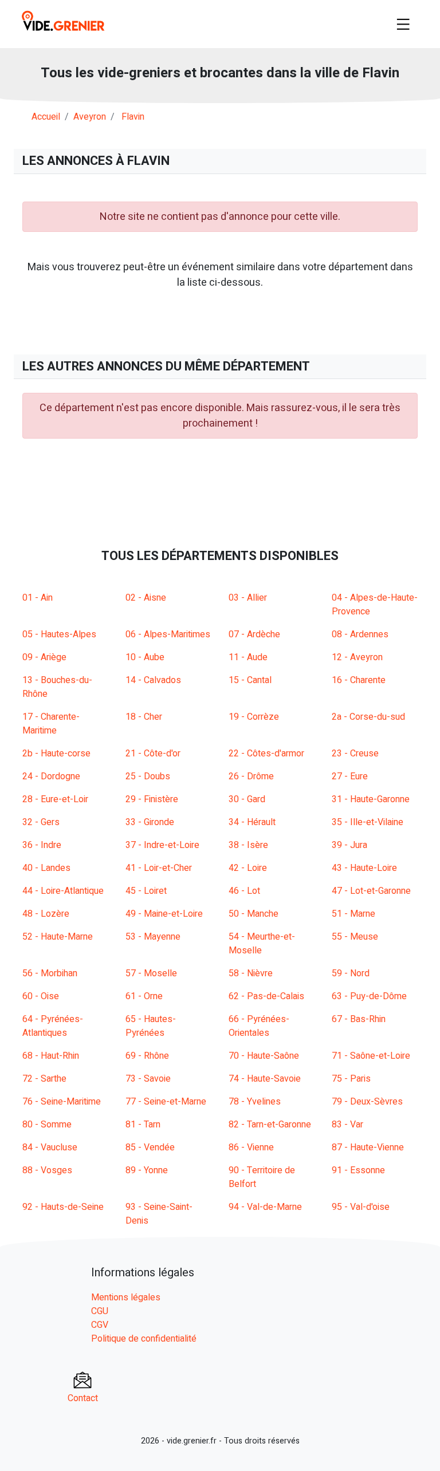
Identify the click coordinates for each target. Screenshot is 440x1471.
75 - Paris (351, 1079)
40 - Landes (46, 868)
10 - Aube (144, 657)
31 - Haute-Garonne (371, 799)
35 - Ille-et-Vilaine (367, 822)
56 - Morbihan (49, 973)
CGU (99, 1311)
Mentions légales (125, 1297)
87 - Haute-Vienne (368, 1147)
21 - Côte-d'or (152, 753)
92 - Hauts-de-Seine (63, 1207)
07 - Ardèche (254, 634)
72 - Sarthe (44, 1079)
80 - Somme (47, 1124)
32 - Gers (41, 822)
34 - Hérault (252, 822)
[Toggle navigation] (403, 24)
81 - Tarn (142, 1124)
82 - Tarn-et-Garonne (270, 1124)
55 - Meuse (355, 937)
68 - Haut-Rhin (50, 1056)
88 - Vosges (47, 1170)
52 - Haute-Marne (57, 937)
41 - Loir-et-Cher (158, 868)
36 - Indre (41, 845)
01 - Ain (37, 598)
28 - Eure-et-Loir (55, 799)
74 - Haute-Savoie (265, 1079)
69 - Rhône (147, 1056)
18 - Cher (143, 717)
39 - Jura (349, 845)
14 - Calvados (153, 680)
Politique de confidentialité (144, 1339)
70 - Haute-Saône (264, 1056)
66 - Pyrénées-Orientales (259, 1026)
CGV (99, 1325)
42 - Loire (248, 868)
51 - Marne (353, 914)
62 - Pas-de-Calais (266, 996)
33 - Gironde (149, 822)
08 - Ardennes (360, 634)
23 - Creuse (355, 753)
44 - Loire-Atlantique (63, 891)
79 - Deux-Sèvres (367, 1102)
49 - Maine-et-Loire (164, 914)
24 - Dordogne (51, 776)
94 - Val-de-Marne (265, 1207)
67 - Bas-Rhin (359, 1019)
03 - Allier (248, 598)
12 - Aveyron (357, 657)
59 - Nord (351, 973)
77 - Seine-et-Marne (165, 1102)
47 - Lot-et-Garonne (371, 891)
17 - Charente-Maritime (51, 724)
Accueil (46, 117)
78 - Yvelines (255, 1102)
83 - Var (347, 1124)
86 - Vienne (251, 1147)
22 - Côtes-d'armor (266, 753)
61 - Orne (144, 996)
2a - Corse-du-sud (368, 717)
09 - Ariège (44, 657)
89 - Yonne (146, 1170)
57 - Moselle (151, 973)
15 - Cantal (250, 680)
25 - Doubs (147, 776)
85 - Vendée (150, 1147)
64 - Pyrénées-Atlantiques (52, 1026)
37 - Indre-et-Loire (162, 845)
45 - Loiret (146, 891)
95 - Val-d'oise (361, 1207)
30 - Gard (247, 799)
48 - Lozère (45, 914)
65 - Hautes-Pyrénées (150, 1026)
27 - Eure (350, 776)
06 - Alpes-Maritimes (167, 634)
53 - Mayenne (152, 937)
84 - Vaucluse (49, 1147)
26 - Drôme (251, 776)
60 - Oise (40, 996)
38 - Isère (248, 845)
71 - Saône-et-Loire (371, 1056)
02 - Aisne (145, 598)
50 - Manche (253, 914)
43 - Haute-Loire (364, 868)
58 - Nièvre (251, 973)
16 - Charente (359, 680)
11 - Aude (248, 657)
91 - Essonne (358, 1170)
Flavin (132, 117)
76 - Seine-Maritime (61, 1102)
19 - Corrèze (254, 717)
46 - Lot (244, 891)
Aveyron (89, 117)
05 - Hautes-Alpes (59, 634)
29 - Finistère (151, 799)
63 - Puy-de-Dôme (369, 996)
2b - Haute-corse (56, 753)
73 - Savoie (148, 1079)
